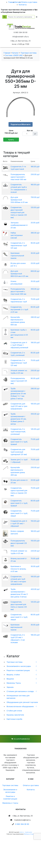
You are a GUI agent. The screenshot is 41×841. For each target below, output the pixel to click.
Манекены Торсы (14, 683)
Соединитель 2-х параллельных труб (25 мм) (19, 245)
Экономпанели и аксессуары (19, 666)
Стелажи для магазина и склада (20, 691)
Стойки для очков (14, 711)
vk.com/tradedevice (21, 739)
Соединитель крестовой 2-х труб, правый (19, 503)
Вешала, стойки (13, 675)
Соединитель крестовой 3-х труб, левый (19, 513)
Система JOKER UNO (14, 55)
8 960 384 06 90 (20, 32)
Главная (11, 2)
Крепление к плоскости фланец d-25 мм (18, 568)
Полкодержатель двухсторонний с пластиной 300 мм (18, 291)
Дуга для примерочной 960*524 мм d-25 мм (19, 273)
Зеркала (10, 687)
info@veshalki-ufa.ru (20, 37)
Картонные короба (14, 719)
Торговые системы (14, 662)
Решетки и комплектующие (18, 670)
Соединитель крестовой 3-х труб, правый (19, 441)
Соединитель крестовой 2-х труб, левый (19, 617)
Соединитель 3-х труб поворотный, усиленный (18, 431)
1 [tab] (20, 120)
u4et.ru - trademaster (26, 832)
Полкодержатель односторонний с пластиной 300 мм (18, 176)
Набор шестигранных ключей (17, 235)
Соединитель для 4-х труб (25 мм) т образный (19, 523)
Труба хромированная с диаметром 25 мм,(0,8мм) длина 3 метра (18, 419)
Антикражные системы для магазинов (18, 696)
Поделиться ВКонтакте (20, 124)
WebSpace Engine (29, 834)
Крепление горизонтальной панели (17, 255)
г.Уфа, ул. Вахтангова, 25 (20, 41)
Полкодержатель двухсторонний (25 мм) (19, 543)
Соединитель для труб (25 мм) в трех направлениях (19, 406)
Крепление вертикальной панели (16, 627)
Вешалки (10, 679)
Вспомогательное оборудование (20, 706)
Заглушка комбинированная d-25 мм (19, 225)
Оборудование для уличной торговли (22, 702)
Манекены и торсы (10, 803)
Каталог (18, 2)
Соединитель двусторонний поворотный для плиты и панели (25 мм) (19, 212)
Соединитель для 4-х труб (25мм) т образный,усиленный (19, 345)
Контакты (23, 5)
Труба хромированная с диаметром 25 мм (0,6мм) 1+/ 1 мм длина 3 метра (18, 393)
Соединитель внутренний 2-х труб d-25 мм (19, 309)
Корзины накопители (15, 715)
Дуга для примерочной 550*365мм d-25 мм (19, 199)
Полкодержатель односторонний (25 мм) (19, 380)
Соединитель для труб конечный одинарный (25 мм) (19, 451)
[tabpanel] (20, 107)
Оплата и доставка (29, 2)
